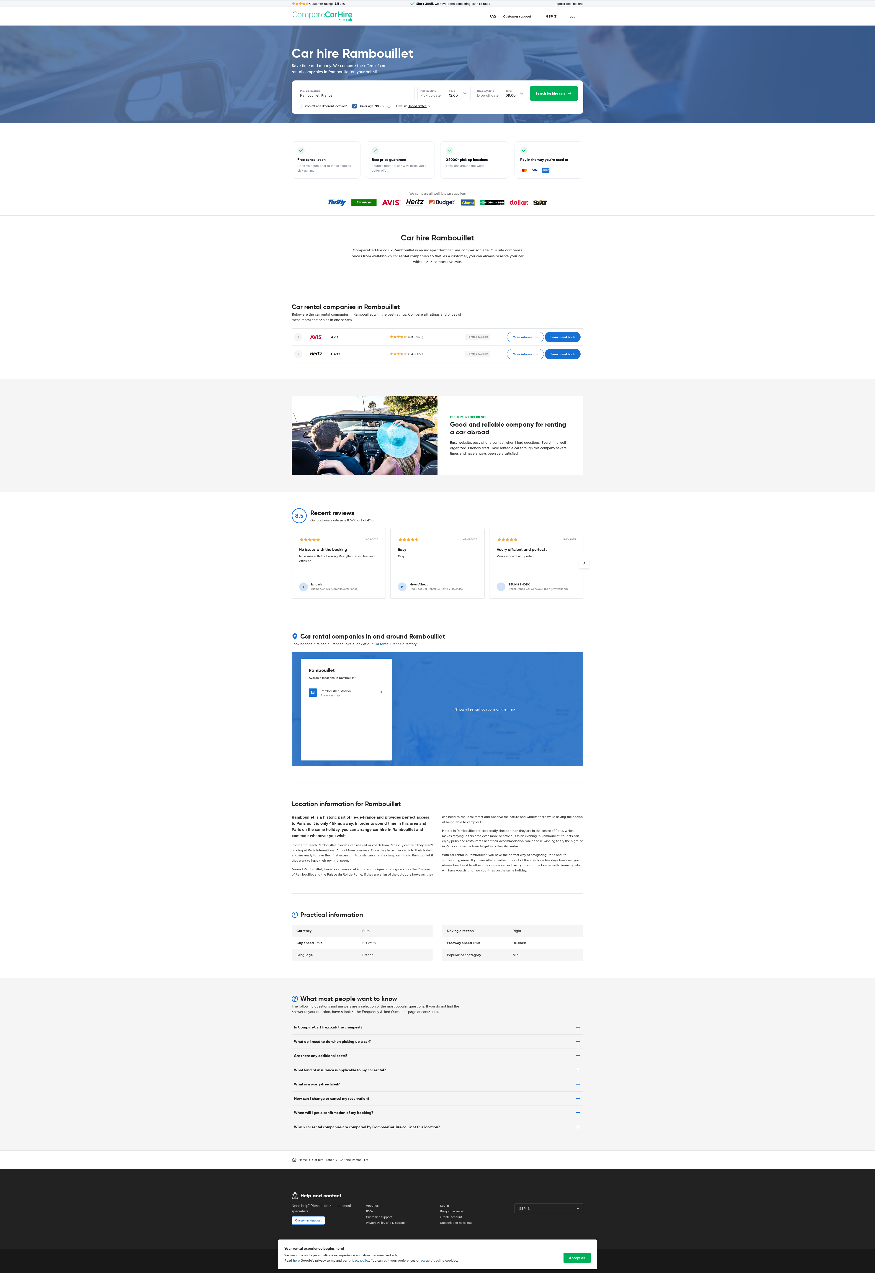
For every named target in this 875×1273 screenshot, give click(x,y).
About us (372, 1206)
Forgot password (452, 1211)
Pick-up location (310, 91)
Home (303, 1160)
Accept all (577, 1257)
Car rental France (387, 644)
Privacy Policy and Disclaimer (386, 1223)
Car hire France (323, 1160)
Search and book (563, 337)
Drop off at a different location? (325, 106)
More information (525, 337)
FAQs (369, 1211)
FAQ (492, 16)
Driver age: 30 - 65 (372, 106)
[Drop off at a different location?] (299, 106)
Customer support (517, 16)
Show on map (330, 695)
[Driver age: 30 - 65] (354, 106)
